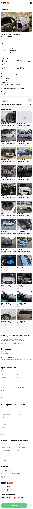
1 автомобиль (4, 101)
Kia (2, 374)
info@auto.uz (7, 470)
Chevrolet (16, 8)
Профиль (18, 450)
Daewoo (3, 424)
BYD (2, 371)
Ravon (18, 417)
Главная (3, 8)
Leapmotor (4, 394)
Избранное (4, 453)
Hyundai (18, 377)
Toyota (18, 380)
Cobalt (21, 8)
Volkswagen (4, 431)
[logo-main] (5, 3)
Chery (18, 371)
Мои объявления (21, 447)
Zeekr (2, 397)
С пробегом (9, 8)
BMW (2, 390)
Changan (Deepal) (21, 387)
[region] (16, 22)
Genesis (3, 427)
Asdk (3, 99)
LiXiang (18, 384)
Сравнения (4, 457)
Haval (18, 374)
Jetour (3, 387)
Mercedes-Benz (5, 384)
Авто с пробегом (5, 447)
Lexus (18, 421)
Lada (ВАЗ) (19, 414)
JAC (2, 380)
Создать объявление (7, 450)
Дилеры (18, 444)
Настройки (4, 460)
